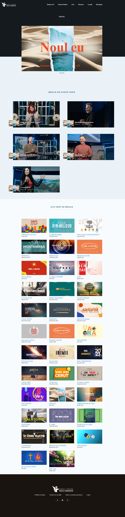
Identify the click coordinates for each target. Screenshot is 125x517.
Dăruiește (99, 4)
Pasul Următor (62, 4)
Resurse (81, 4)
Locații (90, 4)
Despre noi (50, 4)
